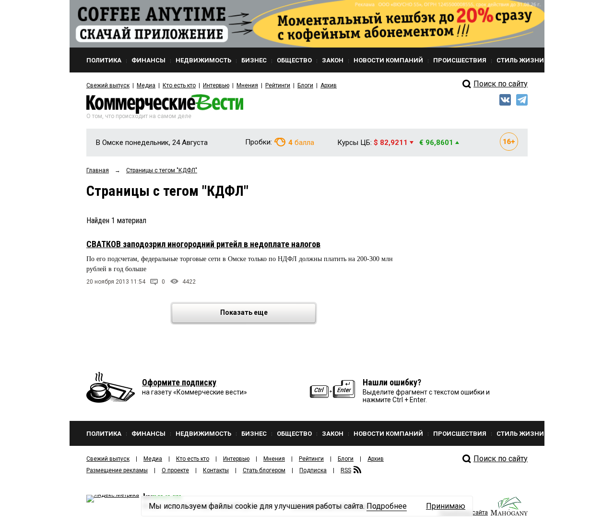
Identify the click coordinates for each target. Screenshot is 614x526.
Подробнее (386, 506)
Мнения (247, 85)
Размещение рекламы (117, 470)
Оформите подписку (179, 382)
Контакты (216, 470)
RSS (346, 470)
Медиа (146, 85)
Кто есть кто (179, 85)
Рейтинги (277, 85)
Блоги (305, 85)
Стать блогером (264, 470)
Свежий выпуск (108, 85)
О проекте (175, 470)
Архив (328, 85)
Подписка (313, 470)
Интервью (216, 85)
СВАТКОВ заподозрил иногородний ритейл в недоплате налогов (203, 244)
